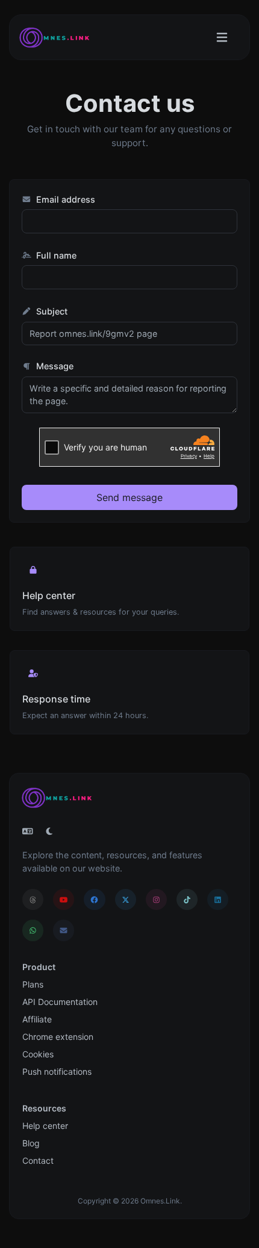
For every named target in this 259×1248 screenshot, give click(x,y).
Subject (50, 311)
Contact (38, 1160)
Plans (32, 984)
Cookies (38, 1054)
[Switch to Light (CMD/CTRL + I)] (49, 831)
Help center (45, 1125)
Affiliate (37, 1019)
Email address (64, 199)
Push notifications (57, 1071)
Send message (129, 497)
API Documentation (60, 1002)
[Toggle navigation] (222, 37)
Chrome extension (57, 1036)
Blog (31, 1143)
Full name (55, 255)
